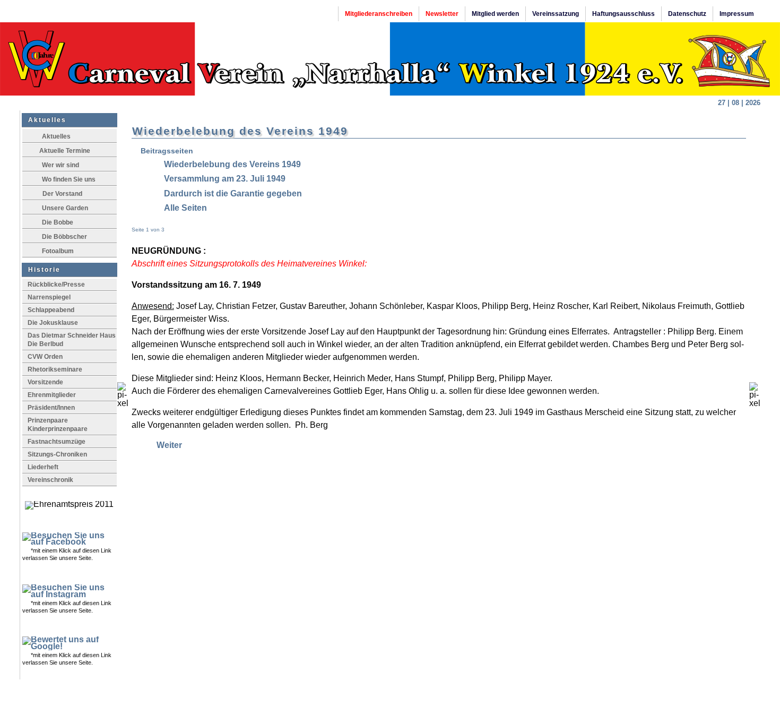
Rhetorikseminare (55, 369)
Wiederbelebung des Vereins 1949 (232, 164)
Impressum (737, 14)
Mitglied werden (495, 14)
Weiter (169, 445)
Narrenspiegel (49, 297)
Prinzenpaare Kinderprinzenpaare (60, 425)
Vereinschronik (50, 480)
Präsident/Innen (51, 407)
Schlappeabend (51, 310)
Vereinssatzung (555, 14)
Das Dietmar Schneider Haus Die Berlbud (72, 340)
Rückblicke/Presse (56, 284)
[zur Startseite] (390, 59)
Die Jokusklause (53, 322)
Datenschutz (687, 14)
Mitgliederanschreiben (378, 14)
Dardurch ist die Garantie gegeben (233, 193)
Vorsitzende (45, 382)
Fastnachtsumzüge (56, 441)
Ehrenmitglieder (52, 395)
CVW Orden (45, 356)
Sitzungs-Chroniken (57, 454)
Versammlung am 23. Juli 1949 (224, 178)
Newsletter (442, 14)
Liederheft (43, 467)
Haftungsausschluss (623, 14)
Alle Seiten (185, 207)
